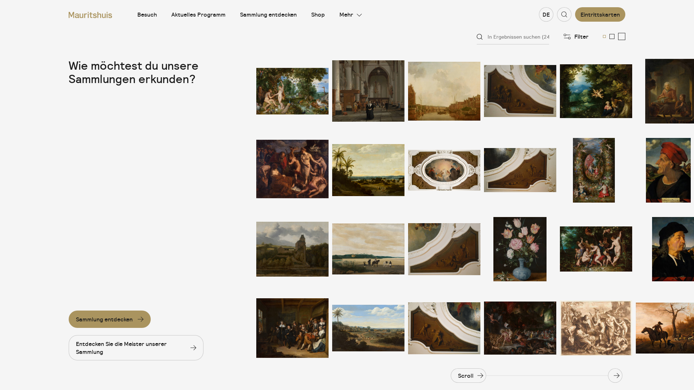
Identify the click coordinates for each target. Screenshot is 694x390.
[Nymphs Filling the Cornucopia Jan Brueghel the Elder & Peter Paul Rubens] (596, 249)
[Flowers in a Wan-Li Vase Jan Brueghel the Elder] (520, 249)
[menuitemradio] (604, 36)
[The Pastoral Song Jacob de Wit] (444, 249)
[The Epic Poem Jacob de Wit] (444, 328)
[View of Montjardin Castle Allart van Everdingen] (292, 249)
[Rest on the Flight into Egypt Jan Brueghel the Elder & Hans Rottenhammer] (596, 91)
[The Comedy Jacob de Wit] (520, 91)
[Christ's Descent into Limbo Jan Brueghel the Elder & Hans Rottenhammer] (520, 328)
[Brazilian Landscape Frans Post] (368, 170)
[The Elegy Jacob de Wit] (520, 170)
